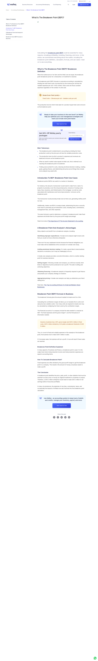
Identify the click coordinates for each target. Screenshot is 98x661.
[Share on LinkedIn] (69, 417)
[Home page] (11, 5)
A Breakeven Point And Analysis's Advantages (14, 33)
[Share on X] (58, 417)
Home (7, 10)
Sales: (72, 1)
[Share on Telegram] (61, 417)
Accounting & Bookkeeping (43, 4)
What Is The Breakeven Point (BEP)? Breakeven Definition (15, 24)
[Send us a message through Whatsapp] (95, 658)
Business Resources (27, 4)
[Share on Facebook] (54, 417)
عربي (89, 1)
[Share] (85, 70)
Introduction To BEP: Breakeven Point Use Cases (14, 29)
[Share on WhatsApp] (65, 417)
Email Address (72, 132)
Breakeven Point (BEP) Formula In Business (14, 37)
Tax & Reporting (57, 4)
